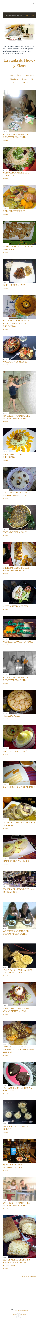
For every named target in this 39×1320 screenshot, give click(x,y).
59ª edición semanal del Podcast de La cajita (16, 1204)
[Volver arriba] (18, 1316)
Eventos (24, 79)
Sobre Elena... (27, 83)
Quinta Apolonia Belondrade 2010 (12, 1166)
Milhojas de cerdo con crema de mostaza (16, 569)
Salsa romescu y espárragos (19, 787)
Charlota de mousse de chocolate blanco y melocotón (16, 323)
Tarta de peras (11, 715)
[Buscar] (34, 3)
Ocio (32, 79)
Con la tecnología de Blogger (21, 1310)
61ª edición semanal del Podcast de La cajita (16, 678)
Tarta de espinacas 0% (15, 532)
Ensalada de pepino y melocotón (15, 455)
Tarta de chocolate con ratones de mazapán (16, 494)
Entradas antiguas (29, 1277)
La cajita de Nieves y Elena (19, 62)
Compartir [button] (5, 140)
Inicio (11, 75)
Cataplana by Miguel (15, 361)
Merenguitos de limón (15, 751)
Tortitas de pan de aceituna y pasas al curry (19, 971)
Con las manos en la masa (18, 641)
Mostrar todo (29, 15)
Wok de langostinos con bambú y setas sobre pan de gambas (18, 1049)
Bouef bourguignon (14, 285)
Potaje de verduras (14, 211)
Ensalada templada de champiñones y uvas (16, 1009)
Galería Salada (29, 75)
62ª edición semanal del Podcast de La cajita (16, 417)
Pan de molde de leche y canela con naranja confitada (16, 1262)
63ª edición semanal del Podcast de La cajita (16, 135)
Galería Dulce (14, 79)
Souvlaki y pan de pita (15, 606)
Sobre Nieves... (14, 83)
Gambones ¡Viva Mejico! (16, 861)
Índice (19, 75)
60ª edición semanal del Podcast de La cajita (16, 932)
